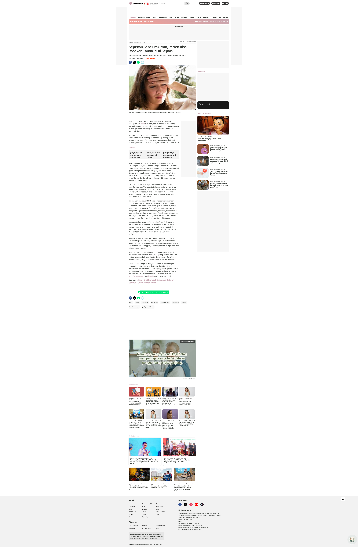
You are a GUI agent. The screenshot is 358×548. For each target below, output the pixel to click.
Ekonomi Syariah (144, 17)
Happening (133, 21)
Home (130, 42)
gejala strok (175, 302)
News (130, 509)
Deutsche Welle (204, 3)
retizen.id (225, 3)
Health (140, 21)
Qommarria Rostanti (150, 58)
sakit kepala (154, 302)
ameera (133, 17)
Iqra (143, 506)
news (177, 17)
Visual (144, 514)
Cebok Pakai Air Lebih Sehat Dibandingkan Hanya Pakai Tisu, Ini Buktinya (153, 154)
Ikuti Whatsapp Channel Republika (155, 292)
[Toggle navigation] (131, 3)
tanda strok (145, 302)
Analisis (144, 509)
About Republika (134, 525)
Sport (157, 509)
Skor (157, 504)
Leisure (136, 42)
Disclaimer (132, 528)
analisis (184, 17)
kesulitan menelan (136, 276)
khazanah (163, 17)
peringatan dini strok (148, 307)
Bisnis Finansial (195, 17)
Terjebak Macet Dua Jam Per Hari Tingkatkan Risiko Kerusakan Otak (136, 154)
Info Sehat (142, 42)
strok (142, 124)
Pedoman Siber (160, 525)
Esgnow (131, 514)
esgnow (206, 17)
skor (154, 17)
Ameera (131, 504)
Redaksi (144, 525)
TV (220, 17)
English (158, 514)
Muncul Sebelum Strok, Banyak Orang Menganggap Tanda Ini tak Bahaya (169, 154)
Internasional (132, 511)
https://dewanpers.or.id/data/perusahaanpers (143, 538)
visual (214, 17)
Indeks (225, 17)
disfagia (150, 276)
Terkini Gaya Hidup (204, 113)
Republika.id (215, 3)
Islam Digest (159, 506)
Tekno (152, 21)
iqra (170, 17)
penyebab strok (165, 302)
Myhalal (146, 21)
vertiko (137, 302)
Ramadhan (145, 517)
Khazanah (132, 506)
